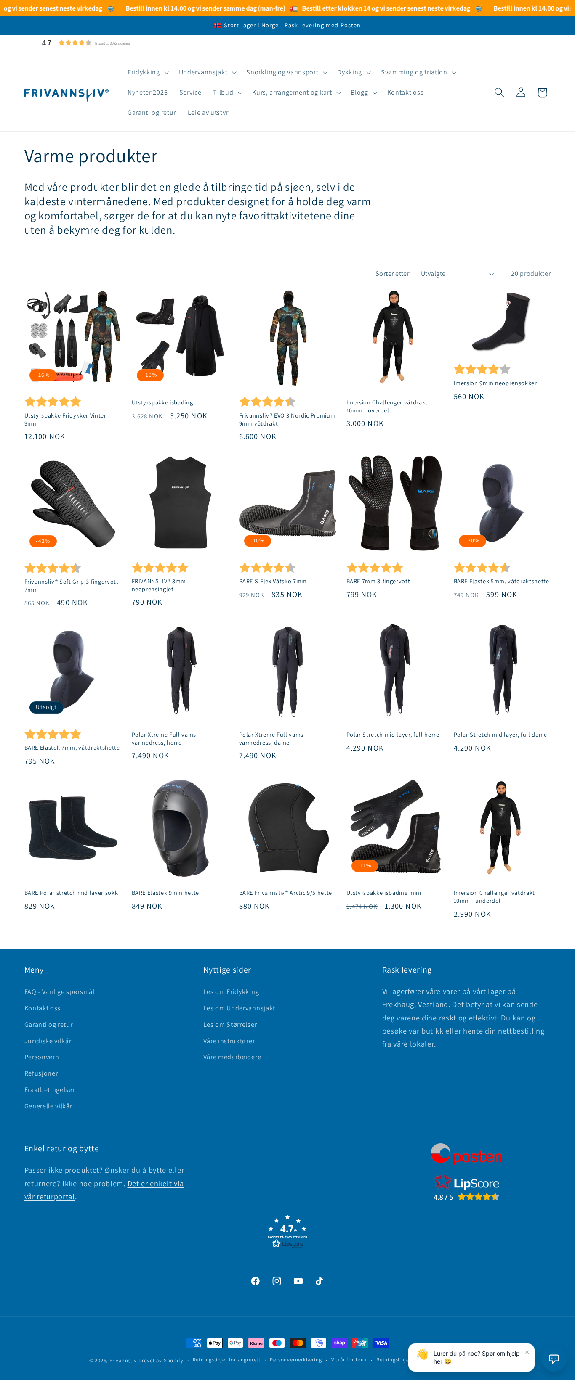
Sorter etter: (393, 273)
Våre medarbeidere (232, 1056)
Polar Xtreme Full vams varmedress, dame (271, 738)
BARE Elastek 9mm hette (166, 892)
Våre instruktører (229, 1040)
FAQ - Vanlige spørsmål (59, 991)
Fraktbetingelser (49, 1089)
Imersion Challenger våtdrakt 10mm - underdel (494, 896)
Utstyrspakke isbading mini (383, 892)
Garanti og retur (48, 1024)
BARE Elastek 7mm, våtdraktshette (72, 747)
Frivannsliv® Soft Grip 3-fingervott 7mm (71, 585)
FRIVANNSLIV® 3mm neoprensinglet (159, 585)
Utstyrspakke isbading (162, 402)
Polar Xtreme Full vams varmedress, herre (164, 738)
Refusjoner (41, 1073)
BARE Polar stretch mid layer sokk (71, 892)
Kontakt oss (42, 1008)
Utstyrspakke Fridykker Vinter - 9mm (67, 419)
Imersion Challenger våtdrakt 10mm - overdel (387, 406)
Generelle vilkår (48, 1106)
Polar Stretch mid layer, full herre (392, 734)
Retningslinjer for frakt (404, 1360)
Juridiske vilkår (48, 1040)
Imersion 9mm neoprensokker (495, 382)
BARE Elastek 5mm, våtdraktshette (501, 581)
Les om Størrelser (230, 1024)
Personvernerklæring (296, 1360)
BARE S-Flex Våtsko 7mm (273, 581)
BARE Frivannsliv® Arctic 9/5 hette (285, 892)
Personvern (41, 1056)
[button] (106, 42)
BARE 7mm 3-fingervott (378, 581)
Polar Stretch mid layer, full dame (500, 734)
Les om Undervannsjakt (239, 1008)
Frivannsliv (123, 1360)
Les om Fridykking (231, 991)
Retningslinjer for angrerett (227, 1360)
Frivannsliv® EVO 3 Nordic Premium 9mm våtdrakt (287, 419)
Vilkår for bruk (349, 1360)
